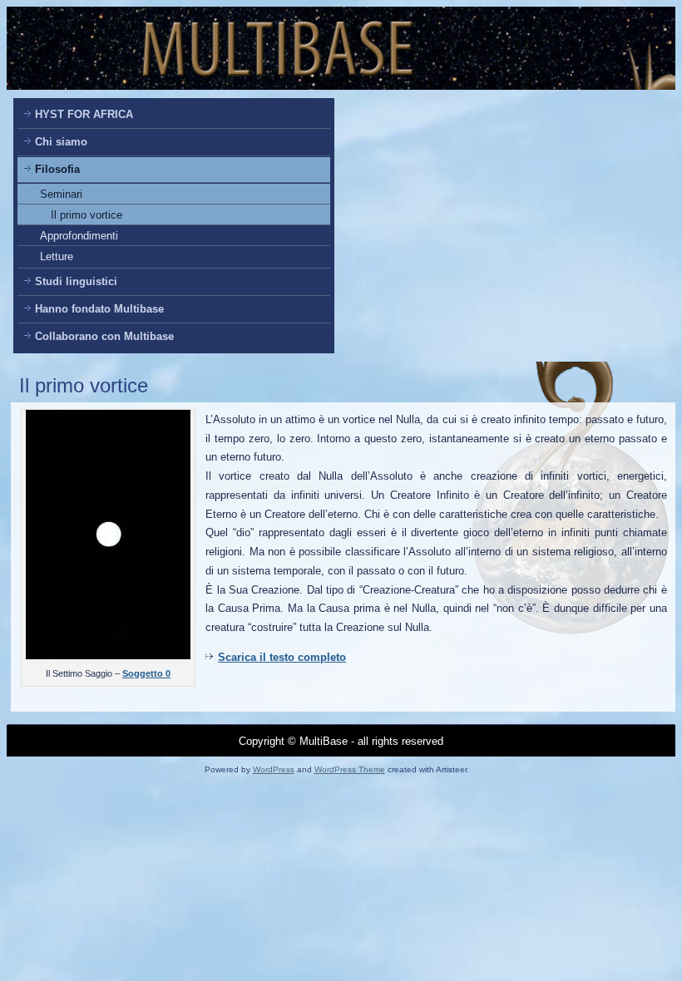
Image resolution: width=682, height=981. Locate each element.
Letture (56, 256)
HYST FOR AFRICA (84, 114)
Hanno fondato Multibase (99, 309)
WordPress (273, 769)
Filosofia (57, 169)
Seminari (61, 194)
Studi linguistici (76, 281)
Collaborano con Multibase (104, 336)
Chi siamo (61, 142)
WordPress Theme (349, 769)
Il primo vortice (86, 215)
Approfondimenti (79, 235)
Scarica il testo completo (282, 657)
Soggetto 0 (146, 673)
